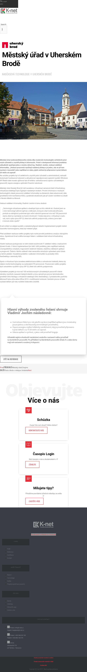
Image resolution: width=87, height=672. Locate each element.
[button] (5, 149)
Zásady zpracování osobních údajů (43, 661)
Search (3, 24)
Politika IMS (43, 665)
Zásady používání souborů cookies (43, 658)
